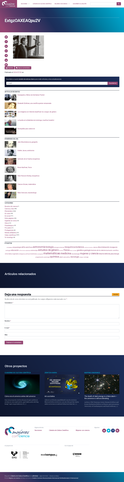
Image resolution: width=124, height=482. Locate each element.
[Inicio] (8, 4)
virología (81, 257)
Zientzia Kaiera (51, 373)
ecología (8, 250)
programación (39, 257)
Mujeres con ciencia (82, 430)
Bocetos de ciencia (11, 206)
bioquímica (70, 247)
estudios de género (48, 250)
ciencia (95, 247)
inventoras (33, 254)
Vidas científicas (10, 235)
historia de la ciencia (98, 250)
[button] (6, 37)
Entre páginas (9, 218)
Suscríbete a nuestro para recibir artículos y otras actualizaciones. (34, 79)
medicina (66, 253)
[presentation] (62, 97)
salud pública (66, 257)
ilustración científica (112, 250)
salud (61, 257)
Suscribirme (112, 83)
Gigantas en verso (11, 221)
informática (8, 254)
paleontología (114, 254)
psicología (47, 257)
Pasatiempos (9, 225)
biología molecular (59, 247)
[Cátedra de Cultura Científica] (20, 455)
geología (87, 250)
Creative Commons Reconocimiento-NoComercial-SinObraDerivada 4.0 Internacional (55, 478)
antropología (9, 247)
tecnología (75, 257)
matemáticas (51, 253)
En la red (7, 216)
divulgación (113, 247)
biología (50, 247)
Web (6, 335)
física (66, 250)
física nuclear (73, 250)
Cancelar (115, 294)
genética (80, 250)
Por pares (8, 228)
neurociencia (104, 253)
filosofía (61, 250)
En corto (7, 213)
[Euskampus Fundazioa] (49, 455)
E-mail (7, 328)
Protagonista (9, 230)
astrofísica (29, 247)
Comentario (9, 303)
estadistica (27, 250)
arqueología (17, 247)
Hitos (6, 223)
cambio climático (88, 247)
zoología (86, 257)
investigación (40, 254)
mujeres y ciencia (89, 253)
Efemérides (8, 211)
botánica (80, 247)
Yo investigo (9, 237)
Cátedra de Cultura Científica (58, 430)
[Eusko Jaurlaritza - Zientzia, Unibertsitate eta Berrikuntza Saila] (77, 455)
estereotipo (34, 250)
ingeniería (16, 254)
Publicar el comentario (13, 342)
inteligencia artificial (24, 254)
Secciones (38, 430)
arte (23, 247)
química (54, 256)
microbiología (75, 254)
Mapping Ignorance (92, 373)
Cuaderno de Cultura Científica (18, 373)
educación (15, 250)
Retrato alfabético (11, 233)
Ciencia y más (9, 209)
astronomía (39, 247)
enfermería (22, 250)
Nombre (8, 321)
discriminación (103, 247)
